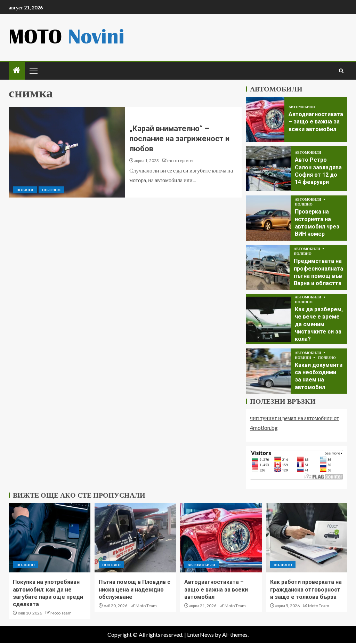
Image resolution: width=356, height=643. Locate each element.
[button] (33, 70)
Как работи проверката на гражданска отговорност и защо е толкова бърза (306, 589)
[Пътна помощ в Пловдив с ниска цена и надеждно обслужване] (135, 537)
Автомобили (302, 107)
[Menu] (33, 70)
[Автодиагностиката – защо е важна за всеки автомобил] (265, 119)
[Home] (17, 70)
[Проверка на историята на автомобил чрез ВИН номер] (268, 218)
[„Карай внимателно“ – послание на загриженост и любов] (67, 152)
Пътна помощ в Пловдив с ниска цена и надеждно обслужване (134, 589)
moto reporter (180, 160)
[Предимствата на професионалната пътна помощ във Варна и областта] (268, 267)
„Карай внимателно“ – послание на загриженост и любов (179, 138)
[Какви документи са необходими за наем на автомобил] (268, 371)
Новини (24, 190)
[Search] (341, 71)
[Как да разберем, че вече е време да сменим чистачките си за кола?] (268, 319)
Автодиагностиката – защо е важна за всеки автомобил (316, 121)
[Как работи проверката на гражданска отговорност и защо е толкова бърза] (307, 537)
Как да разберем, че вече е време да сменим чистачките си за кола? (319, 324)
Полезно (51, 190)
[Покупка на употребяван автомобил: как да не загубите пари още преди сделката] (49, 537)
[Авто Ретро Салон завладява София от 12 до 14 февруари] (268, 168)
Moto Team (61, 613)
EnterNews (200, 634)
